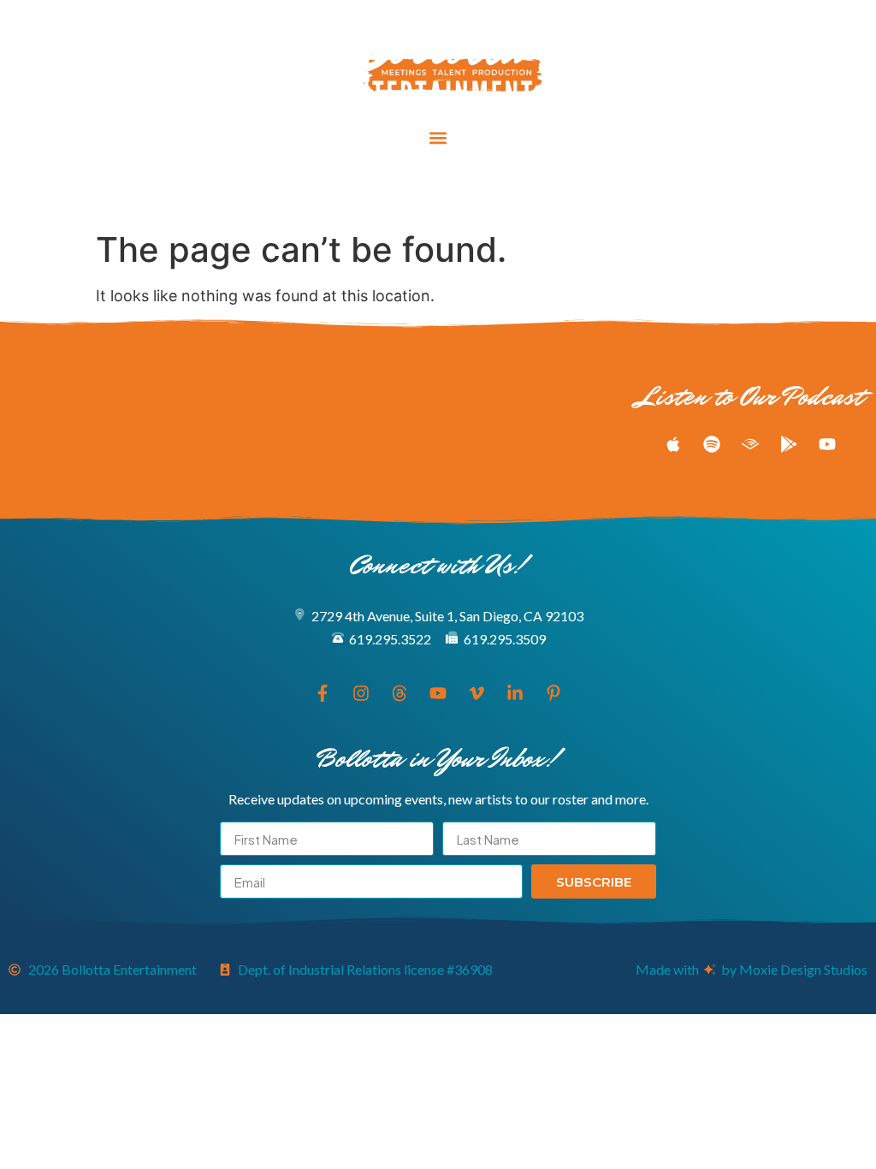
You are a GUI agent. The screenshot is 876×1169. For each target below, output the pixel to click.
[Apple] (673, 444)
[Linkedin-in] (501, 191)
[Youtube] (438, 191)
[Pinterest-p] (533, 191)
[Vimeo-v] (469, 191)
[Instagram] (374, 191)
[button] (438, 138)
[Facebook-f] (343, 191)
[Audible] (750, 444)
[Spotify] (712, 444)
